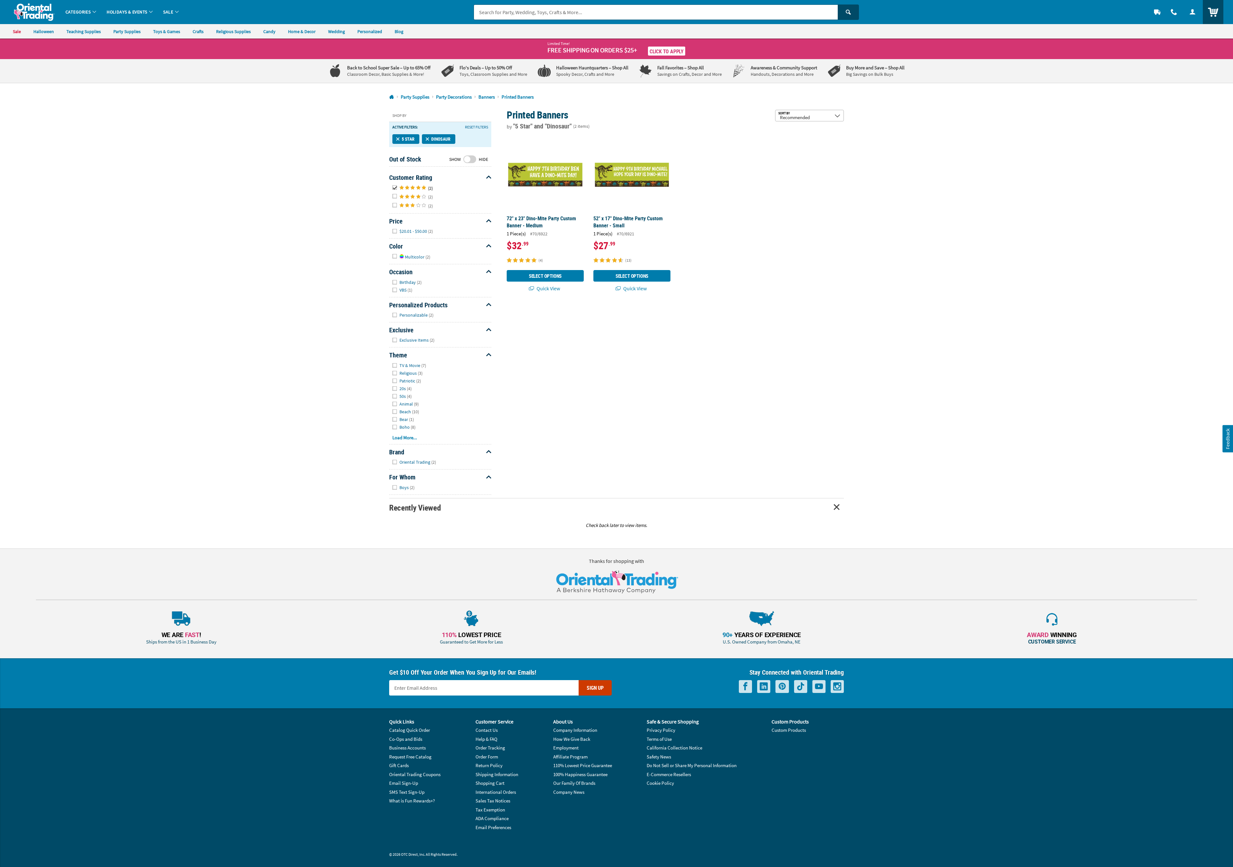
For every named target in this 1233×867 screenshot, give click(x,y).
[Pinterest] (782, 686)
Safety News (659, 757)
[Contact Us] (1174, 12)
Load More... (404, 437)
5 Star (408, 139)
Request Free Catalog (410, 757)
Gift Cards (399, 765)
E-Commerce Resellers (669, 774)
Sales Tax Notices (493, 801)
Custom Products (789, 730)
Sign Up (595, 687)
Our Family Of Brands (574, 783)
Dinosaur (440, 139)
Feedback (1227, 438)
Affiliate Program (570, 757)
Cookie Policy (660, 783)
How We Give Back (571, 739)
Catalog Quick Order (409, 730)
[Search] (848, 12)
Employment (566, 748)
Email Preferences (493, 827)
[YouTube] (819, 686)
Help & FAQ (486, 739)
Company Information (575, 730)
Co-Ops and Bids (405, 739)
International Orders (496, 792)
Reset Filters (476, 127)
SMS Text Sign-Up (406, 792)
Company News (568, 792)
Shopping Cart (490, 783)
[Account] (1192, 12)
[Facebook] (745, 686)
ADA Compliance (492, 818)
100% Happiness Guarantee (580, 774)
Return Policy (489, 765)
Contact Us (487, 730)
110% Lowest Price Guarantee (582, 765)
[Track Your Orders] (1157, 12)
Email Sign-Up (403, 783)
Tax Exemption (490, 810)
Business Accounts (407, 748)
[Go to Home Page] (391, 97)
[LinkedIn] (763, 686)
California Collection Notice (674, 748)
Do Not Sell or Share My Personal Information (692, 765)
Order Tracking (490, 748)
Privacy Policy (661, 730)
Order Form (487, 757)
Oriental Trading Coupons (415, 774)
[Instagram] (837, 686)
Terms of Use (659, 739)
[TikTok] (800, 686)
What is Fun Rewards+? (412, 801)
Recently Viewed (415, 507)
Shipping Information (497, 774)
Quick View (548, 288)
